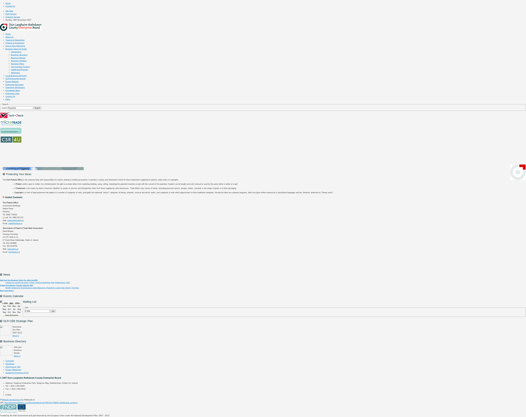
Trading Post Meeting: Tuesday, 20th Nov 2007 (16, 285)
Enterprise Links (12, 94)
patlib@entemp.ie (15, 223)
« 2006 (5, 303)
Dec (19, 312)
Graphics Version (12, 17)
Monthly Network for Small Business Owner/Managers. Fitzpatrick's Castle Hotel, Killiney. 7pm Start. (42, 288)
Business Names (18, 58)
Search (4, 108)
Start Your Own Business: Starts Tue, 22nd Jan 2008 (18, 280)
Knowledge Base (12, 91)
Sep (4, 312)
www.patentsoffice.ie (15, 220)
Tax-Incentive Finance (20, 67)
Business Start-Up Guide (16, 49)
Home (8, 3)
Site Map (9, 11)
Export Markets (12, 82)
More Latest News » (7, 290)
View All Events (11, 315)
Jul (14, 309)
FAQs (7, 99)
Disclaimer (10, 364)
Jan (4, 306)
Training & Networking (15, 40)
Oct (9, 312)
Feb (9, 306)
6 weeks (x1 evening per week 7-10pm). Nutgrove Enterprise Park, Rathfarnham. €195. (37, 283)
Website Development (11, 400)
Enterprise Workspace (15, 87)
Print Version (10, 14)
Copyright (9, 361)
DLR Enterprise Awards (15, 79)
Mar (14, 306)
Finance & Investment (14, 43)
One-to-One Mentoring (15, 46)
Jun (9, 309)
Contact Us (10, 6)
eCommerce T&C (13, 367)
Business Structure (19, 55)
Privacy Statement (13, 370)
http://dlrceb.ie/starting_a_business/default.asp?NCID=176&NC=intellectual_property (41, 403)
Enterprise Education (14, 85)
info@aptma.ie (14, 252)
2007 (11, 303)
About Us (9, 37)
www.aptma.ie (12, 249)
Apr (19, 306)
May (4, 309)
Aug (19, 309)
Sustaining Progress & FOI (16, 373)
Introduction (16, 52)
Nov (14, 312)
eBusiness (15, 73)
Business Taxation (19, 61)
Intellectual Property (19, 70)
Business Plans (17, 64)
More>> (15, 336)
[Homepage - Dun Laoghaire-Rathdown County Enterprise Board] (20, 30)
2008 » (17, 303)
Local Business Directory (16, 76)
